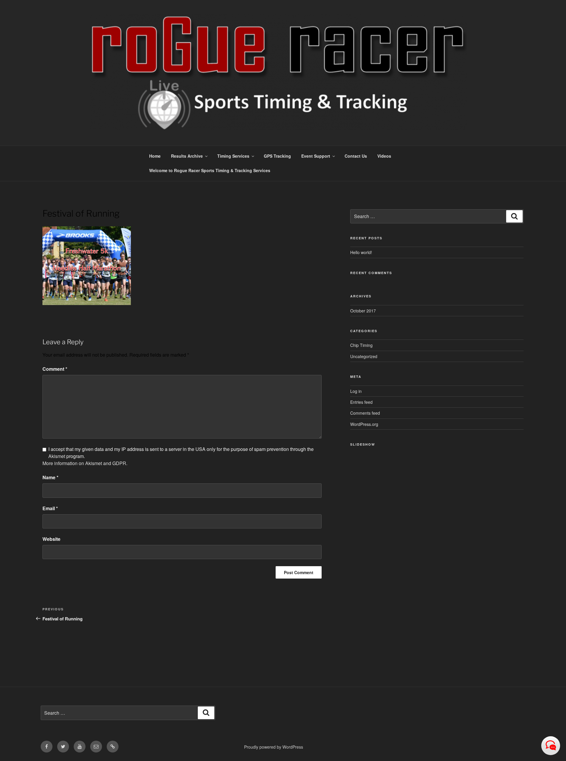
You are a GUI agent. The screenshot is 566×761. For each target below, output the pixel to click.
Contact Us (356, 156)
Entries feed (361, 402)
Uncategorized (363, 356)
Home (155, 156)
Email (50, 508)
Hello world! (361, 252)
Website (51, 539)
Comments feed (365, 413)
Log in (356, 391)
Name (50, 477)
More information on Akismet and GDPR (84, 463)
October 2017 (363, 311)
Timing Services (233, 156)
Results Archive (187, 156)
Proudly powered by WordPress (273, 747)
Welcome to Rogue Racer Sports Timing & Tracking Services (209, 170)
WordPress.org (364, 424)
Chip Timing (361, 345)
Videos (384, 156)
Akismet (56, 456)
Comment (54, 368)
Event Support (315, 156)
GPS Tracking (277, 156)
